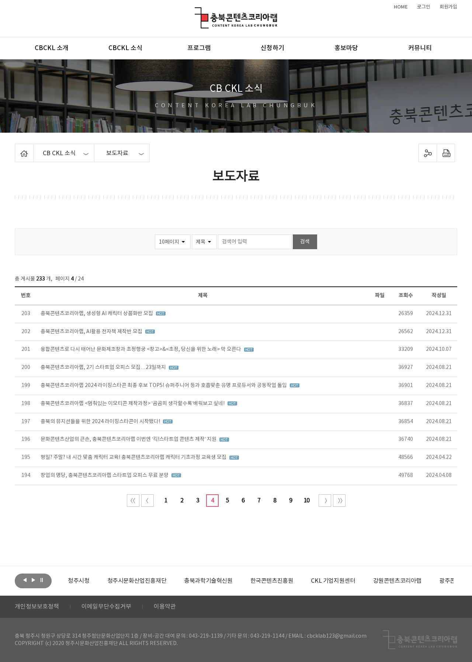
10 (306, 500)
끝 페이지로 (339, 500)
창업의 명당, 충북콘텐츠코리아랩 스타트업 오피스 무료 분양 (105, 475)
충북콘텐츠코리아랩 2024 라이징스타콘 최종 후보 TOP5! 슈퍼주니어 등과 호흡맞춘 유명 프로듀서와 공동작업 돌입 (164, 386)
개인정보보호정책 (37, 606)
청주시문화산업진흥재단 (137, 581)
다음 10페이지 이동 (325, 500)
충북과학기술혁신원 (208, 581)
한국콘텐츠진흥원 (272, 581)
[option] (78, 581)
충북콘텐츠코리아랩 (196, 11)
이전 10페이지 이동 (147, 500)
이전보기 (24, 580)
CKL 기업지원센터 (333, 581)
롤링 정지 (41, 580)
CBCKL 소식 (125, 48)
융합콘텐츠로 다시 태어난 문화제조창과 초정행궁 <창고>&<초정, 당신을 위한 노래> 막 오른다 (141, 349)
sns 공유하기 (428, 153)
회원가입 (448, 7)
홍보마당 (346, 48)
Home (16, 148)
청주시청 (78, 581)
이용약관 (165, 606)
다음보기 (33, 580)
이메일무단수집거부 (106, 606)
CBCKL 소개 (52, 48)
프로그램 (199, 48)
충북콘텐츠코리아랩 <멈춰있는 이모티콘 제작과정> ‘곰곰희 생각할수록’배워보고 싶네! (133, 404)
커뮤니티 (420, 48)
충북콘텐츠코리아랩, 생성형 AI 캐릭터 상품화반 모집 (97, 314)
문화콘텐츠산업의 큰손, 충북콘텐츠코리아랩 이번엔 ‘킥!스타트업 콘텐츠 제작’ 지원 (129, 439)
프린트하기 (446, 153)
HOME (401, 7)
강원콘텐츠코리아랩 (397, 581)
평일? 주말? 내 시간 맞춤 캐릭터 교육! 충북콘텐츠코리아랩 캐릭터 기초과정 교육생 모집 (134, 457)
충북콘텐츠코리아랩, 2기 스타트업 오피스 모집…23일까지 (104, 367)
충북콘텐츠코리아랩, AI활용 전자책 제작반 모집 (92, 332)
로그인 (423, 7)
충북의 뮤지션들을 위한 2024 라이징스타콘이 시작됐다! (101, 422)
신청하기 (272, 48)
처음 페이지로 (133, 500)
